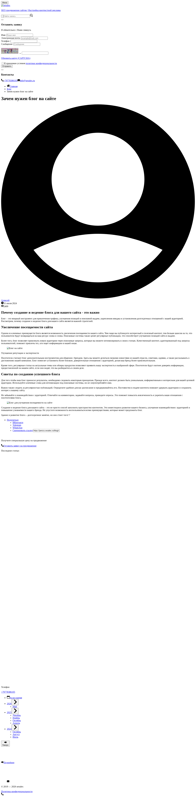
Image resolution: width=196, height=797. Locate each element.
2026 (9, 703)
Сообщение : (7, 44)
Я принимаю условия (30, 63)
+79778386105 (11, 80)
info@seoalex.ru (27, 80)
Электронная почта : (11, 38)
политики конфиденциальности (41, 63)
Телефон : (6, 41)
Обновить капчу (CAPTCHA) (15, 58)
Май (15, 706)
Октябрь (17, 720)
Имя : (3, 35)
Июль (15, 737)
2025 (9, 712)
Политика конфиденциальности (17, 791)
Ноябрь (16, 718)
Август (16, 734)
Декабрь (17, 715)
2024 (9, 729)
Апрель (16, 723)
